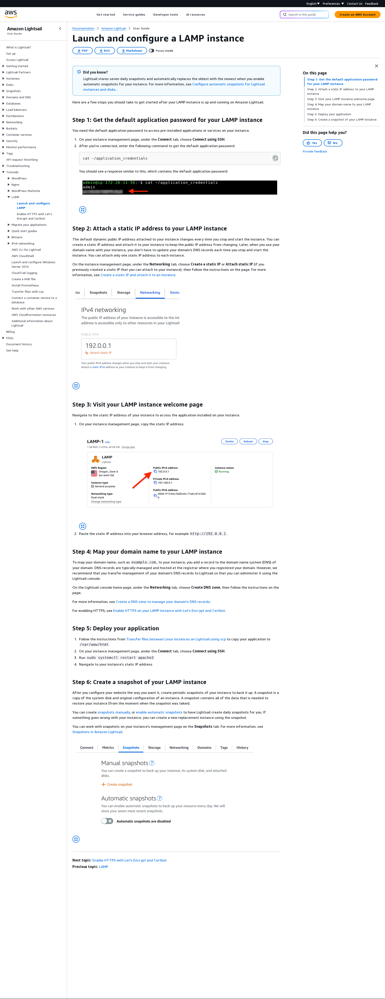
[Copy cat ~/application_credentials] (275, 158)
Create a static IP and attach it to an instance (137, 275)
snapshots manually (114, 712)
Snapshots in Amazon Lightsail (97, 732)
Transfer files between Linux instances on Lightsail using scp (176, 639)
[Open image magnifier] (82, 209)
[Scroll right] (208, 14)
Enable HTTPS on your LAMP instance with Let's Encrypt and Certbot (169, 610)
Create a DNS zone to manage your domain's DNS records (163, 601)
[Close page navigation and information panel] (376, 66)
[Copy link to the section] (69, 120)
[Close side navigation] (60, 28)
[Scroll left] (93, 14)
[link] (141, 28)
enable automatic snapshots (159, 712)
